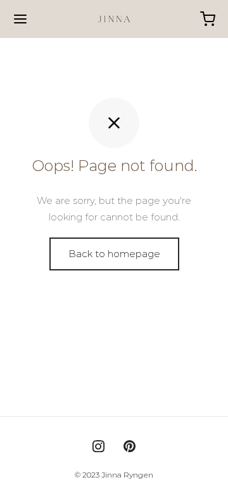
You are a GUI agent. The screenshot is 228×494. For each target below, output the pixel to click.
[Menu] (20, 19)
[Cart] (207, 19)
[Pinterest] (129, 447)
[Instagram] (98, 447)
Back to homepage (114, 254)
